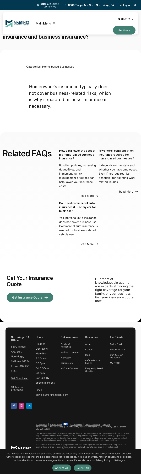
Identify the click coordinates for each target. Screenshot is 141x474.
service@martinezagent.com (52, 394)
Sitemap (106, 424)
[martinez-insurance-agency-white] (21, 447)
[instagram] (21, 406)
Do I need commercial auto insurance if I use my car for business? (77, 207)
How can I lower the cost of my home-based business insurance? (77, 154)
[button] (134, 5)
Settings (119, 460)
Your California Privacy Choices (49, 427)
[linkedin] (29, 406)
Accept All (61, 468)
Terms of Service (92, 424)
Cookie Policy (76, 424)
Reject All (83, 468)
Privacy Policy (56, 424)
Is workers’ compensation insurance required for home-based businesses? (116, 154)
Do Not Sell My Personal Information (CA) (84, 427)
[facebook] (14, 406)
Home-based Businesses (58, 66)
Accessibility (41, 424)
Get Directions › (19, 378)
